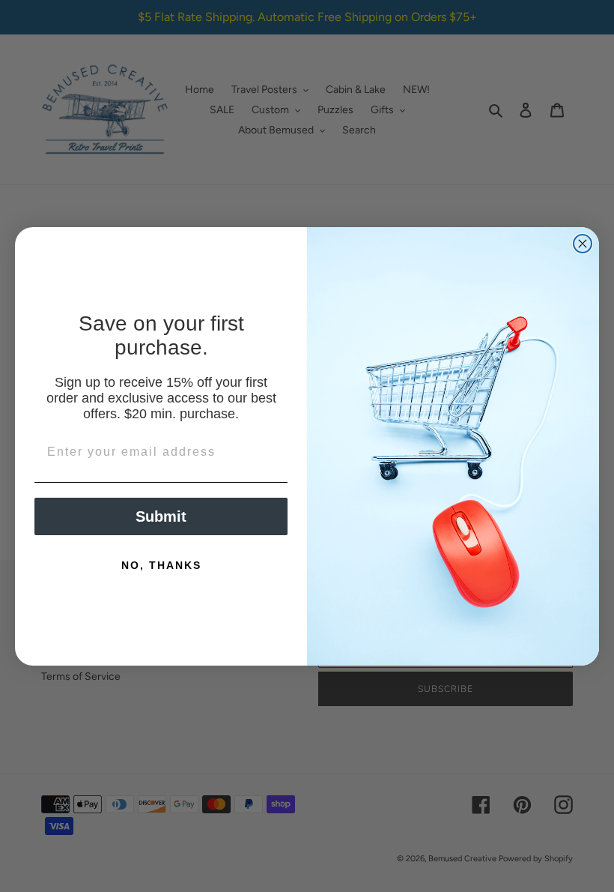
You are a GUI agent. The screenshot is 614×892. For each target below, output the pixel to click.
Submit (161, 516)
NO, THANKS (161, 565)
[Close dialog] (583, 244)
